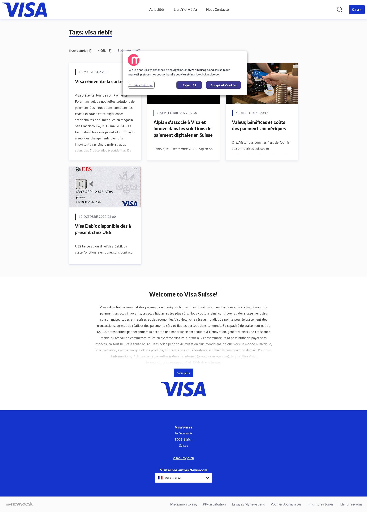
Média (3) (104, 50)
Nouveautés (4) (80, 50)
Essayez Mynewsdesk (248, 504)
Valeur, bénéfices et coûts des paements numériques (259, 125)
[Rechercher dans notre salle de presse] (340, 10)
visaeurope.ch (183, 458)
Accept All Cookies (223, 85)
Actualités (157, 9)
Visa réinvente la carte (99, 81)
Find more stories (321, 504)
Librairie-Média (185, 9)
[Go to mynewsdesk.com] (20, 504)
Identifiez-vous (351, 504)
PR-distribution (214, 504)
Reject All (189, 85)
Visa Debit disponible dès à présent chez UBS (103, 229)
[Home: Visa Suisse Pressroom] (24, 9)
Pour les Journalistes (286, 504)
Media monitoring (183, 504)
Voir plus (183, 373)
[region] (185, 73)
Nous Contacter (218, 9)
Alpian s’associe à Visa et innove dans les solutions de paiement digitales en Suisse (183, 128)
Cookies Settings (140, 85)
